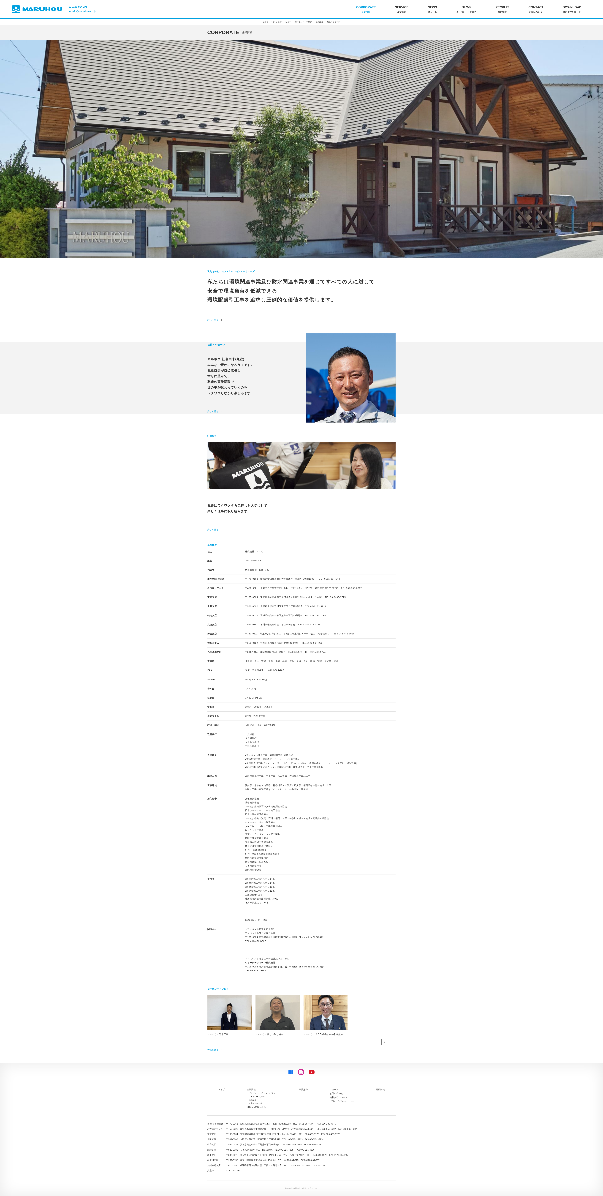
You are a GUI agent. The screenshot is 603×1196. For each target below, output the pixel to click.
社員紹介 (319, 22)
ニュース (334, 1089)
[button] (384, 1042)
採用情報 (380, 1089)
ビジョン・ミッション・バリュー (277, 22)
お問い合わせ (336, 1093)
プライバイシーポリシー (342, 1101)
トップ (221, 1089)
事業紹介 (303, 1089)
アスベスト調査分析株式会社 (260, 933)
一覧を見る (212, 1049)
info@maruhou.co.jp (256, 679)
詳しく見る (212, 320)
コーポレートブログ (303, 22)
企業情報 (251, 1089)
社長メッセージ (333, 22)
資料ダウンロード (338, 1097)
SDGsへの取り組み (256, 1107)
